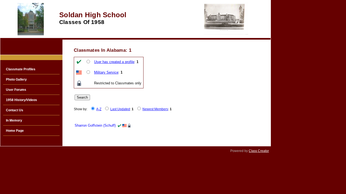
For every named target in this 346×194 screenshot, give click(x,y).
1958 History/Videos (21, 100)
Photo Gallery (16, 79)
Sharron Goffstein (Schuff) (95, 125)
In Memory (14, 120)
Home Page (15, 131)
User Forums (16, 90)
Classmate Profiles (20, 69)
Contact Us (14, 110)
